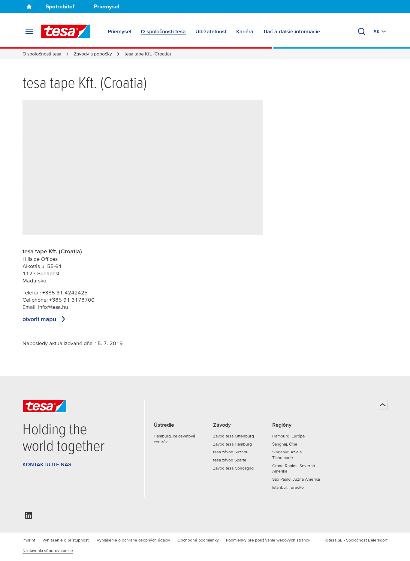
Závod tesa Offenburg (233, 436)
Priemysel (106, 6)
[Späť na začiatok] (382, 405)
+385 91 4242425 (65, 292)
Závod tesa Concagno (233, 468)
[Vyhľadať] (361, 31)
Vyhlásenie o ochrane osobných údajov (133, 540)
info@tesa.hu (53, 307)
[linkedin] (29, 517)
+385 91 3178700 (72, 300)
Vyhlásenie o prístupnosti (65, 540)
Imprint (29, 540)
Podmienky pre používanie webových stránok (268, 540)
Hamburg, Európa (288, 436)
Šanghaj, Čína (284, 444)
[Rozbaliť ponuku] (29, 31)
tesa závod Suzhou (231, 451)
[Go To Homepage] (29, 6)
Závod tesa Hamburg (232, 444)
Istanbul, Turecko (288, 487)
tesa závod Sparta (229, 460)
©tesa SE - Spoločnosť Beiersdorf (356, 540)
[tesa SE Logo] (66, 31)
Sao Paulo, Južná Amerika (296, 479)
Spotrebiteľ (60, 6)
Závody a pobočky (93, 53)
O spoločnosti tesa (42, 53)
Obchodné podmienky (198, 540)
